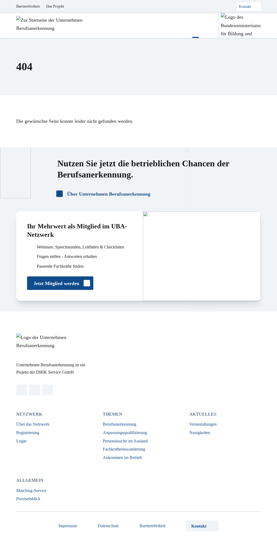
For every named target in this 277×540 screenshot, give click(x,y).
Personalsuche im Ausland (125, 441)
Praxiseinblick (28, 498)
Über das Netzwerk (33, 424)
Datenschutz (108, 525)
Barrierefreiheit (28, 6)
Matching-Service (31, 490)
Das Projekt (55, 6)
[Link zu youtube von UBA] (47, 389)
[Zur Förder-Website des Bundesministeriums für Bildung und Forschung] (239, 25)
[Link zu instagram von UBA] (34, 389)
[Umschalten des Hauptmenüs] (195, 25)
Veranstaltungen (203, 424)
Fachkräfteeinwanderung (124, 449)
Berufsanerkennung (119, 424)
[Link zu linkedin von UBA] (21, 389)
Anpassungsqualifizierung (125, 432)
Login (21, 441)
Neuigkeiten (199, 432)
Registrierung (27, 432)
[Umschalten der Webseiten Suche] (208, 25)
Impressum (67, 525)
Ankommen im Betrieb (122, 457)
